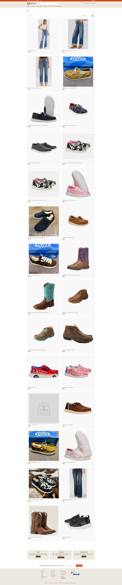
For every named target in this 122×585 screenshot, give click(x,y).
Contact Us (83, 556)
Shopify (74, 582)
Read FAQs (38, 556)
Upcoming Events (58, 6)
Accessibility (53, 572)
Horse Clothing (40, 6)
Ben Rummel (66, 582)
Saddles (45, 6)
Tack (49, 6)
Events (42, 574)
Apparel (28, 6)
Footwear (33, 6)
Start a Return (53, 576)
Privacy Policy (53, 574)
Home (28, 9)
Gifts (53, 6)
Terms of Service (53, 575)
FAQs (42, 575)
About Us (42, 572)
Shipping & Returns (44, 576)
